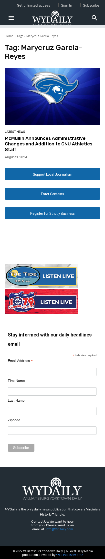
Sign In (66, 5)
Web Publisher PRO (69, 555)
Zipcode (14, 420)
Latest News (15, 131)
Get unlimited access (33, 5)
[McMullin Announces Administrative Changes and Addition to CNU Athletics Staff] (52, 96)
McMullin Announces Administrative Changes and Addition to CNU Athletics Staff (48, 143)
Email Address (20, 360)
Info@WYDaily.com (59, 529)
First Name (16, 381)
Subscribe (91, 5)
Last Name (16, 400)
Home (9, 36)
